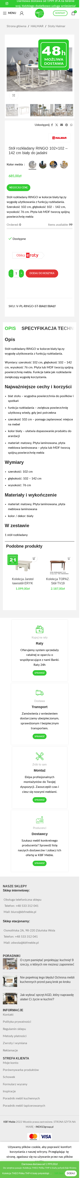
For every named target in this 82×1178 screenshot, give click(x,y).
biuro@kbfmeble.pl (23, 911)
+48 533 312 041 (27, 905)
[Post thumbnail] (10, 964)
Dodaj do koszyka (42, 273)
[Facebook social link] (52, 125)
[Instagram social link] (7, 4)
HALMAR (37, 26)
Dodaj (71, 1173)
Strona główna (16, 26)
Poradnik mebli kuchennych (21, 1098)
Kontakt (8, 1014)
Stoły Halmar (56, 26)
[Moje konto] (22, 13)
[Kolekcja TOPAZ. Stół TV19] (57, 564)
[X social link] (56, 125)
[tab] (10, 328)
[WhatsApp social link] (71, 125)
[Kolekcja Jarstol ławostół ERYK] (22, 564)
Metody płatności (15, 1036)
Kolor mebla (15, 164)
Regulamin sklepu (14, 1029)
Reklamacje (10, 1050)
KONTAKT (60, 13)
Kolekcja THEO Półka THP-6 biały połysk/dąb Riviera (27, 1173)
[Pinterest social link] (66, 125)
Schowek (9, 1077)
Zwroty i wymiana (15, 1043)
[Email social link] (61, 125)
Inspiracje (9, 1091)
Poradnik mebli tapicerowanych (24, 1105)
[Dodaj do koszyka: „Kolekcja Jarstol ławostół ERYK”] (34, 558)
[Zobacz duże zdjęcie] (14, 95)
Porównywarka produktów (21, 1069)
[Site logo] (40, 13)
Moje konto (10, 1062)
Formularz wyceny (15, 1084)
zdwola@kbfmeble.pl (25, 942)
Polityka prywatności (17, 1021)
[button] (69, 558)
